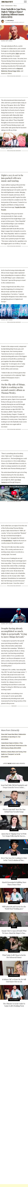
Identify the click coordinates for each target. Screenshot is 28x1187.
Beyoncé (20, 68)
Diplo (17, 53)
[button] (26, 2)
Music (15, 5)
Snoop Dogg (12, 71)
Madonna (4, 71)
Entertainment (9, 5)
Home (2, 5)
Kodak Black (8, 540)
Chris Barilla (10, 20)
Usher (18, 71)
